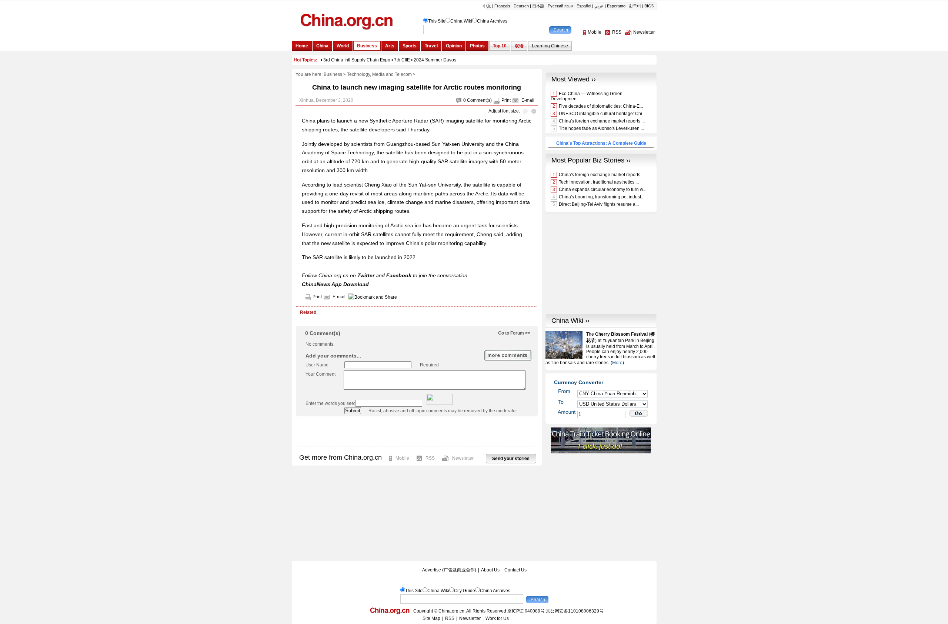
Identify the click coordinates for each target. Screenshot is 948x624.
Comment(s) (479, 100)
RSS (430, 458)
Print (506, 100)
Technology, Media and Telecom (379, 74)
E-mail (527, 100)
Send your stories (511, 458)
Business (333, 74)
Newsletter (463, 458)
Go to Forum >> (514, 333)
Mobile (402, 458)
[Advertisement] (416, 431)
